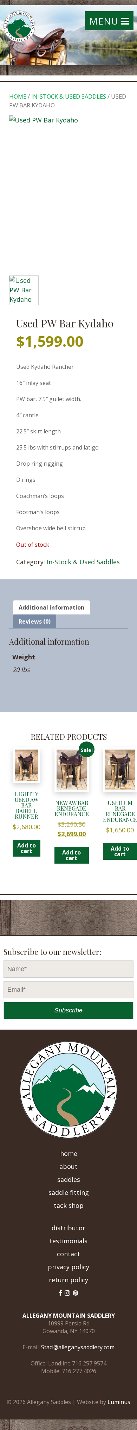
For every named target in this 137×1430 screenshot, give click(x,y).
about (68, 1166)
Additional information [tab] (51, 607)
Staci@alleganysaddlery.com (78, 1347)
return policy (68, 1280)
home (68, 1153)
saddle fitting (68, 1192)
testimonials (68, 1241)
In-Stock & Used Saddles (68, 96)
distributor (68, 1228)
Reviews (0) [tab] (35, 621)
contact (68, 1254)
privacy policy (68, 1267)
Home (17, 96)
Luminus (118, 1402)
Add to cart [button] (26, 848)
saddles (68, 1179)
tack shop (69, 1205)
